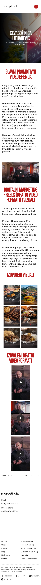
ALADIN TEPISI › (32, 475)
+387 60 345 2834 (9, 511)
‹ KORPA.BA (7, 475)
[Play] (20, 172)
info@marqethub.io (9, 503)
